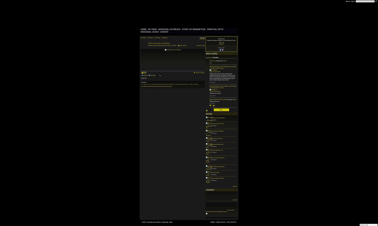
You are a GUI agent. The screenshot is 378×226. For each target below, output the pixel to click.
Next (203, 45)
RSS (207, 111)
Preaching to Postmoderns (218, 118)
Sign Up (348, 1)
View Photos (183, 45)
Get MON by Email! (222, 211)
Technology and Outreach (217, 166)
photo (222, 68)
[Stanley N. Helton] (222, 195)
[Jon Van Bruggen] (218, 195)
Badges (213, 222)
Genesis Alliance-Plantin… (218, 178)
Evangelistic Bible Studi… (217, 144)
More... (221, 109)
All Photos (143, 37)
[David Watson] (213, 195)
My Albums (165, 37)
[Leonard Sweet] (208, 195)
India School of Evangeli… (218, 131)
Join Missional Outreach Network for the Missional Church (156, 86)
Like (145, 72)
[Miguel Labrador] (227, 195)
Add (203, 38)
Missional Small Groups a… (218, 157)
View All (235, 186)
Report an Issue (220, 222)
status (234, 99)
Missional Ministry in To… (217, 150)
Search (376, 1)
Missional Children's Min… (218, 123)
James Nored (157, 45)
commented (231, 66)
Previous (199, 45)
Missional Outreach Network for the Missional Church (176, 15)
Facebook (153, 75)
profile (225, 61)
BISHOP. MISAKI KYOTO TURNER (219, 66)
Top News (208, 57)
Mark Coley (213, 61)
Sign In (353, 1)
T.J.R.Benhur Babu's (215, 68)
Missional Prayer (215, 172)
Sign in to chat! (364, 225)
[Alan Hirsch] (232, 195)
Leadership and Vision (217, 138)
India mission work (215, 71)
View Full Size (200, 72)
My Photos (157, 37)
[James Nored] (144, 48)
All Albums (150, 37)
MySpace (145, 75)
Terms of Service (231, 222)
